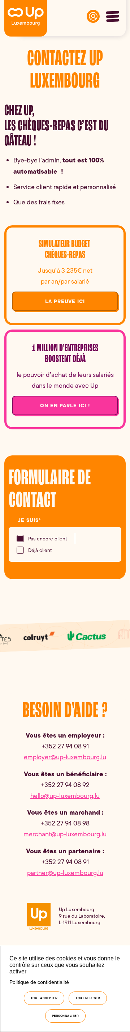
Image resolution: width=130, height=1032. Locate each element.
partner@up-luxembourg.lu (65, 873)
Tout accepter (44, 998)
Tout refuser (87, 998)
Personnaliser (65, 1016)
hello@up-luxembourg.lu (65, 795)
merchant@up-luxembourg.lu (65, 834)
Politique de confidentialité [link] (39, 982)
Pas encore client (48, 539)
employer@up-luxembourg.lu (65, 757)
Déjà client (40, 550)
